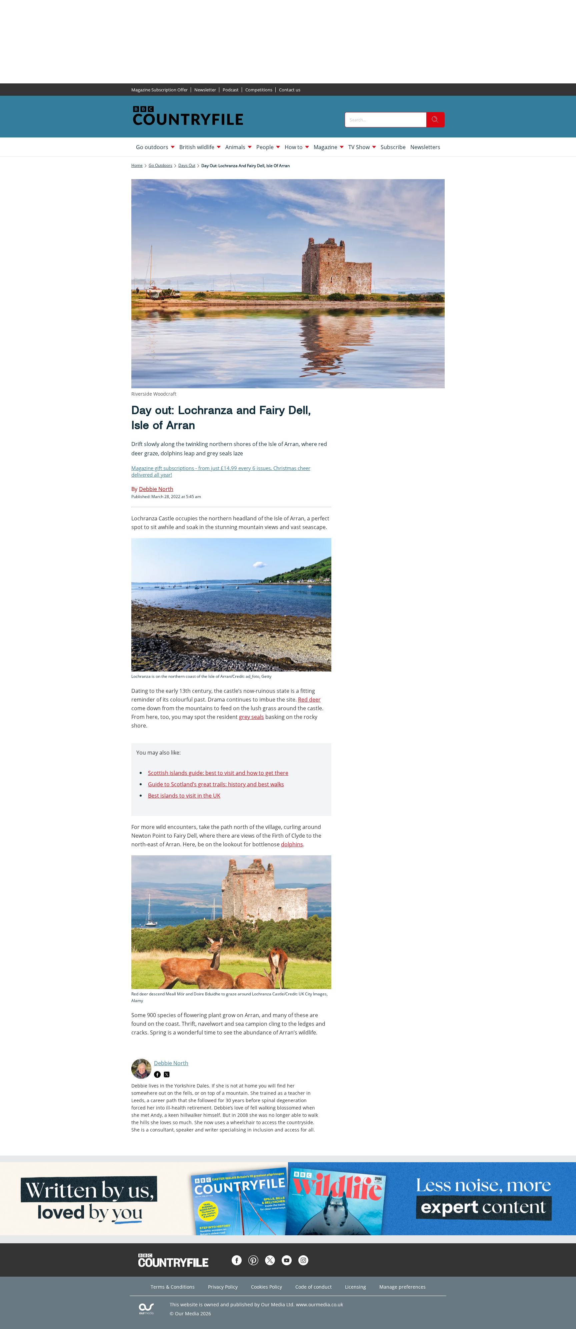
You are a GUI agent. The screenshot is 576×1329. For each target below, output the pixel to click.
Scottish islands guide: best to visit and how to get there (218, 773)
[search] (435, 119)
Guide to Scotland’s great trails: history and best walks (216, 784)
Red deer (309, 699)
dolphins (292, 844)
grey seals (251, 717)
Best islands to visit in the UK (184, 795)
